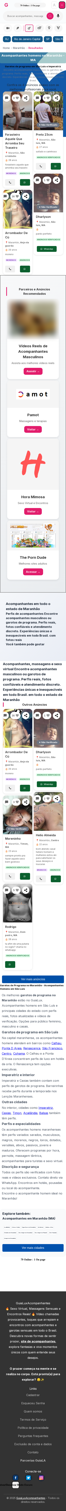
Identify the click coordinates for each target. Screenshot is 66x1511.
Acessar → (33, 571)
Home (6, 48)
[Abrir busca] (50, 16)
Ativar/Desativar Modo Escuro (15, 1485)
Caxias (6, 1113)
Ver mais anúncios (33, 979)
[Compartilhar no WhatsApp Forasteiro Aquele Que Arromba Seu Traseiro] (25, 98)
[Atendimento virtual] (7, 28)
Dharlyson (43, 217)
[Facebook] (15, 1477)
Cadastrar (33, 1395)
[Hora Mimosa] (33, 464)
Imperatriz (45, 1108)
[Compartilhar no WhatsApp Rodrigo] (25, 890)
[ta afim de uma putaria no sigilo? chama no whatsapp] (17, 903)
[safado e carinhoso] (48, 110)
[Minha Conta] (54, 5)
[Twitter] (28, 1477)
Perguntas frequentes (33, 1436)
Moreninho (13, 838)
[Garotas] (49, 28)
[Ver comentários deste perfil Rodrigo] (6, 890)
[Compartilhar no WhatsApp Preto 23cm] (56, 98)
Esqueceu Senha (33, 1403)
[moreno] (17, 209)
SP (48, 39)
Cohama (19, 1053)
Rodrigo (10, 927)
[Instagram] (41, 1477)
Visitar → (33, 429)
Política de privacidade (33, 1428)
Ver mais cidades (33, 1247)
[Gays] (39, 28)
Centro (55, 840)
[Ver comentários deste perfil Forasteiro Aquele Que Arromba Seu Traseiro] (6, 98)
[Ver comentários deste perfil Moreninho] (6, 802)
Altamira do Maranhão (10, 1233)
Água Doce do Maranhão (29, 1227)
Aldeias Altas (49, 1227)
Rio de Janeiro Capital (27, 39)
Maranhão (19, 48)
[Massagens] (18, 28)
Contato (32, 1452)
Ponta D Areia (11, 1048)
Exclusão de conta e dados (33, 1444)
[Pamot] (33, 394)
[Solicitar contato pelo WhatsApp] (25, 182)
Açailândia (30, 1113)
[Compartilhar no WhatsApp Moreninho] (25, 802)
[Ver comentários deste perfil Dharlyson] (37, 180)
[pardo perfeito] (48, 193)
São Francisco (52, 1048)
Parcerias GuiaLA (33, 1460)
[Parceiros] (33, 319)
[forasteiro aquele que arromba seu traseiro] (17, 110)
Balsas (43, 1113)
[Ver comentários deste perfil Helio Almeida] (37, 798)
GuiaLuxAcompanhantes (30, 1498)
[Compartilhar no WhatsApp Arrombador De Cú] (25, 196)
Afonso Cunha (16, 1227)
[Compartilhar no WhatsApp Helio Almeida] (56, 798)
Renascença (31, 1048)
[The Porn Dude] (33, 535)
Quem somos (33, 1411)
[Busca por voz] (58, 16)
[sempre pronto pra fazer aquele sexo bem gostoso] (17, 815)
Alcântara (40, 1227)
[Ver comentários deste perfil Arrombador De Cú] (5, 196)
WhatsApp (48, 249)
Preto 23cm (44, 134)
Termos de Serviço (33, 1419)
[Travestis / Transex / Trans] (58, 28)
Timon (17, 1113)
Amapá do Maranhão (10, 1238)
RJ (6, 39)
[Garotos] (29, 28)
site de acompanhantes (38, 1341)
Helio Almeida (46, 835)
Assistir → (33, 371)
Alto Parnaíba (53, 1233)
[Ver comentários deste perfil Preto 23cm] (37, 98)
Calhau (56, 1043)
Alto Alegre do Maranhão (25, 1233)
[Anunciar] (62, 5)
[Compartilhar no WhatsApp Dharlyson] (56, 180)
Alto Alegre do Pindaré (40, 1233)
